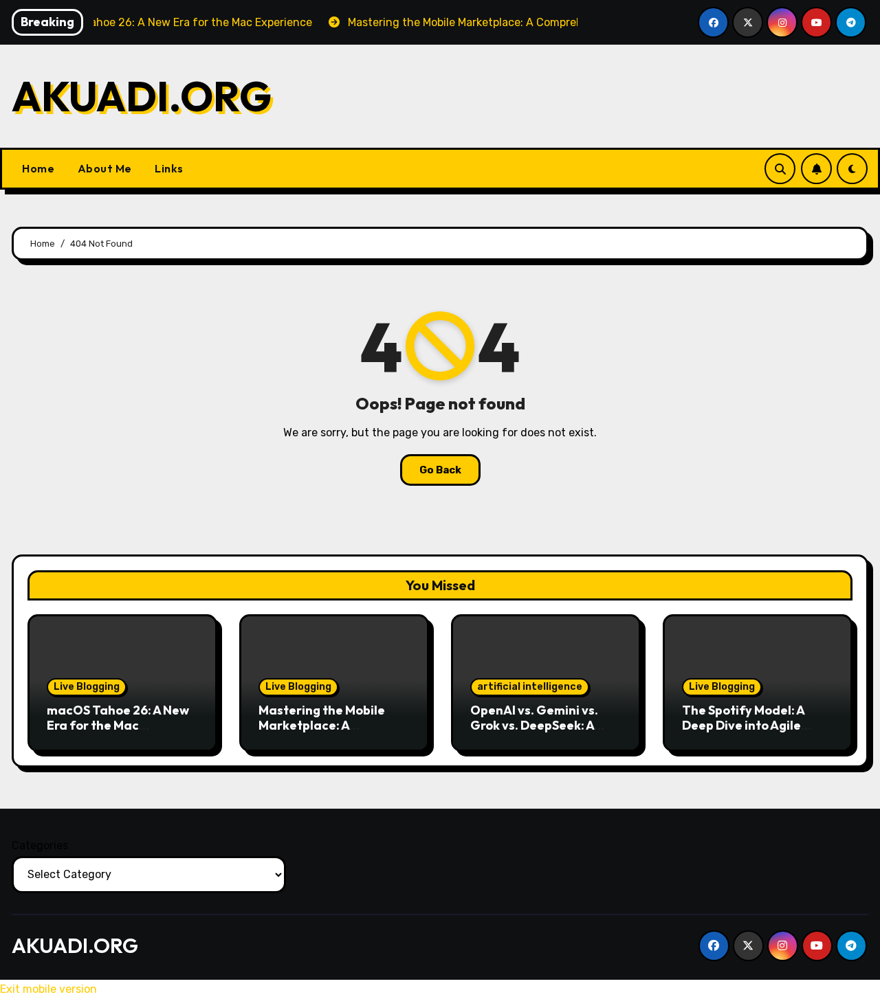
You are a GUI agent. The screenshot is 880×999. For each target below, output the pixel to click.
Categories (40, 845)
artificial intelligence (529, 687)
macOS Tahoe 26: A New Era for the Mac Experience (118, 725)
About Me (103, 168)
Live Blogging (87, 687)
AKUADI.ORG (142, 96)
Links (168, 168)
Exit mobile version (48, 989)
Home (38, 168)
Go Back (440, 470)
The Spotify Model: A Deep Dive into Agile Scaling (743, 725)
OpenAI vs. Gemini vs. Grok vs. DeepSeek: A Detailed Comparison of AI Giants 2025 (542, 732)
